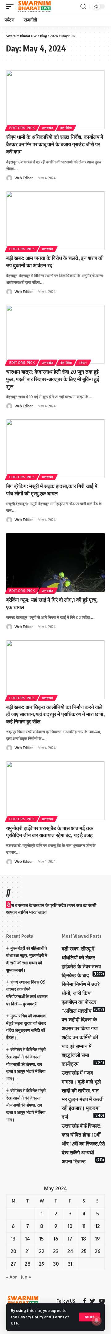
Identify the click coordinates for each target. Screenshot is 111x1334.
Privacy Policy (30, 1317)
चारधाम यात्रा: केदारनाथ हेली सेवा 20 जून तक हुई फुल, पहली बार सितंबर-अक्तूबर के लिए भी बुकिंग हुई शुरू (52, 379)
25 (84, 1251)
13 (13, 1239)
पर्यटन (83, 362)
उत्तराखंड (47, 128)
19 (97, 1239)
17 (70, 1239)
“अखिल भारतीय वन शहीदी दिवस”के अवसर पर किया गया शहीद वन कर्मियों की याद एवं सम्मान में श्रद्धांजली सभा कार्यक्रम (80, 1037)
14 (27, 1239)
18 (83, 1239)
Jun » (26, 1276)
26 (98, 1251)
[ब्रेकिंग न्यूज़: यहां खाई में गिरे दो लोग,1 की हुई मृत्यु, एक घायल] (55, 562)
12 (98, 1226)
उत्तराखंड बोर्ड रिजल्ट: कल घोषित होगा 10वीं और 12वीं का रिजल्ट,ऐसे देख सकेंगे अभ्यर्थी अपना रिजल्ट (83, 1143)
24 (70, 1251)
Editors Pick (22, 128)
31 (70, 1264)
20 (13, 1251)
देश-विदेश (66, 128)
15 (41, 1239)
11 (83, 1226)
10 (70, 1226)
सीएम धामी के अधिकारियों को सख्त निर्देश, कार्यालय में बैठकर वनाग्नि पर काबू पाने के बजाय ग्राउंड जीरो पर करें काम (54, 144)
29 (42, 1264)
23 (56, 1251)
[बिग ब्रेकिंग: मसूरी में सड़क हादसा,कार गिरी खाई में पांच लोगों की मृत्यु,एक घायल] (55, 448)
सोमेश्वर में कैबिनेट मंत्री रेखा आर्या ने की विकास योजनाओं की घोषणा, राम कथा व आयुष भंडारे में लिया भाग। (26, 1064)
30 (56, 1264)
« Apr (11, 1276)
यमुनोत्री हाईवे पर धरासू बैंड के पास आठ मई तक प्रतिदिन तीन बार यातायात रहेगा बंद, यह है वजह (49, 832)
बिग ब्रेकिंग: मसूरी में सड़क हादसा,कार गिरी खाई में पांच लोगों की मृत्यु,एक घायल (51, 489)
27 (13, 1264)
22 (41, 1251)
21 (27, 1251)
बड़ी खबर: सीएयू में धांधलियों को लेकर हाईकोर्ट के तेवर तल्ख (81, 957)
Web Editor (23, 178)
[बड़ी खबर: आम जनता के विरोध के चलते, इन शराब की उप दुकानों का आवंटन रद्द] (55, 220)
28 (28, 1264)
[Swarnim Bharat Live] (34, 6)
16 (56, 1239)
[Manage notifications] (96, 1320)
